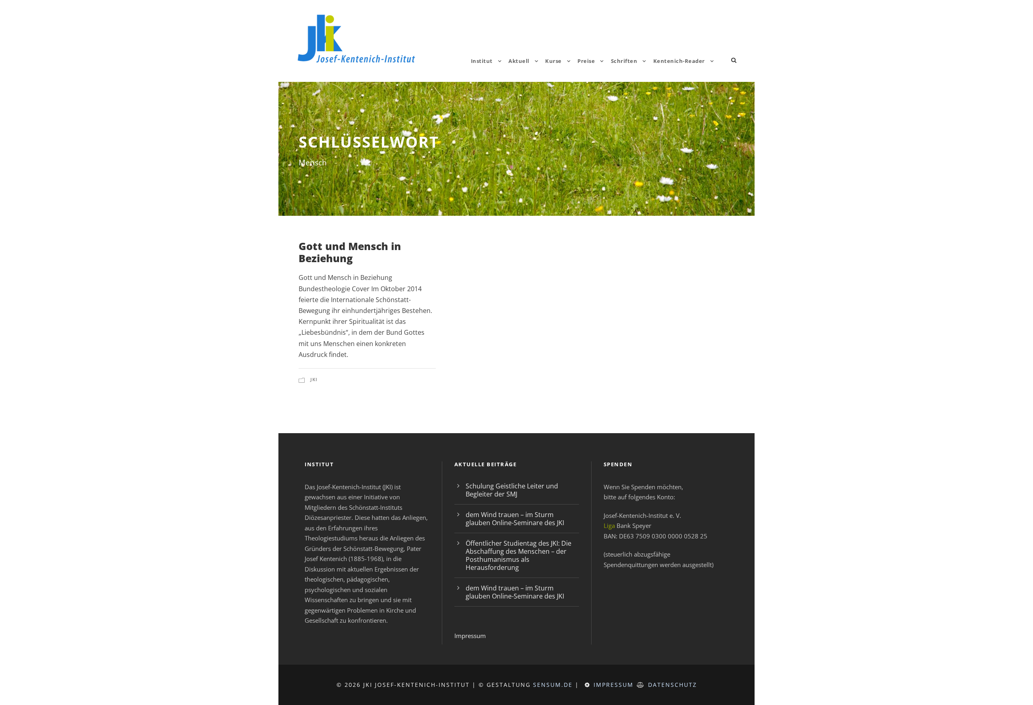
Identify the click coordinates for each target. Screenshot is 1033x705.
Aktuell (518, 61)
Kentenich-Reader (679, 61)
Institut (482, 61)
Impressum (470, 636)
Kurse (553, 61)
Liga (609, 525)
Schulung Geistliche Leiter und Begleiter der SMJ (512, 490)
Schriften (624, 61)
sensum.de (553, 684)
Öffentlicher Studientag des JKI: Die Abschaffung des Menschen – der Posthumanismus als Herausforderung (518, 555)
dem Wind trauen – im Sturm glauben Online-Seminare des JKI (515, 518)
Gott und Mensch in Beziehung (350, 252)
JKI (314, 379)
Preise (586, 61)
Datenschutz (672, 684)
